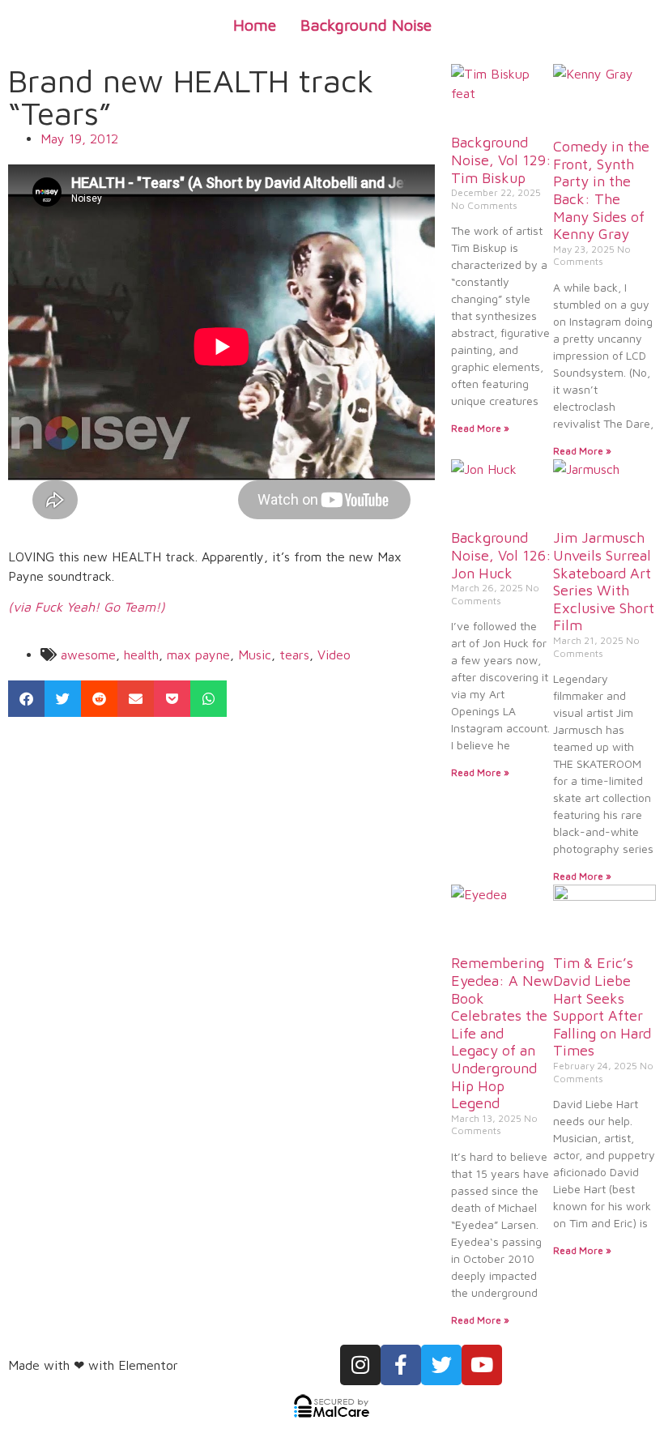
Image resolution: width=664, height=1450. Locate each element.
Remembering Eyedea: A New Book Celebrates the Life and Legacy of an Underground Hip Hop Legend (502, 1032)
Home (254, 24)
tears (294, 654)
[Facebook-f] (401, 1365)
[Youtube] (482, 1365)
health (141, 654)
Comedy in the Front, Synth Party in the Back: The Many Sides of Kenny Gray (601, 190)
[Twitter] (441, 1365)
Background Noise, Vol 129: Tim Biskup (501, 160)
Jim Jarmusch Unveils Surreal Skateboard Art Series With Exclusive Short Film (603, 581)
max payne (198, 654)
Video (334, 654)
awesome (88, 654)
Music (254, 654)
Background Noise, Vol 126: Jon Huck (501, 555)
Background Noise (366, 24)
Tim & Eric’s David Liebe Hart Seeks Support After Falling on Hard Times (602, 1006)
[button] (26, 698)
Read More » (480, 428)
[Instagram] (360, 1365)
